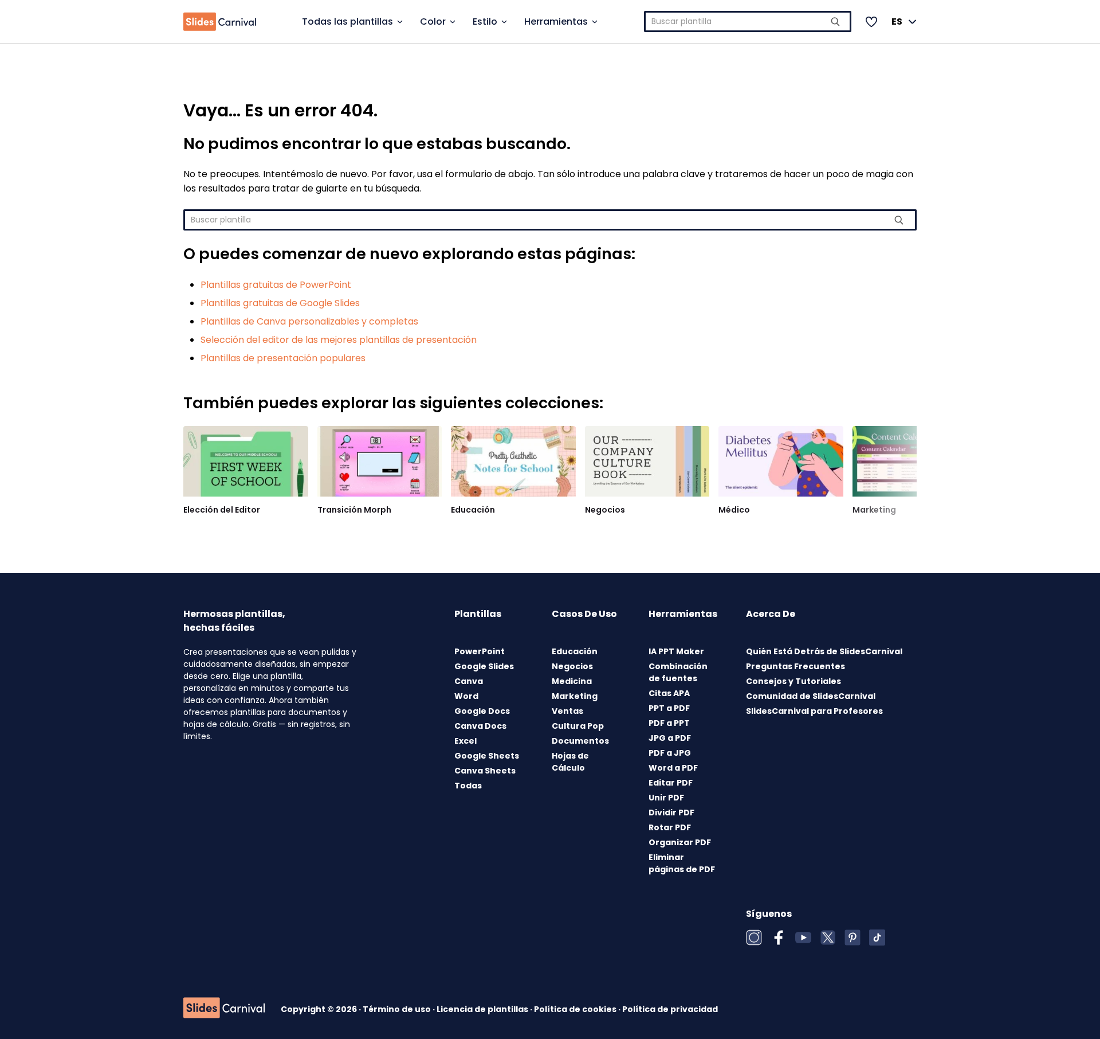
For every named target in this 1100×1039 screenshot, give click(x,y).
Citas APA (669, 693)
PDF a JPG (670, 753)
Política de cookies (576, 1009)
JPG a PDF (670, 738)
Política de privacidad (670, 1009)
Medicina (572, 681)
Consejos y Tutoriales (793, 681)
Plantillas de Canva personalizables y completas (309, 321)
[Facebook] (779, 937)
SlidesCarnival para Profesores (814, 711)
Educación (473, 509)
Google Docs (482, 711)
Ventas (567, 711)
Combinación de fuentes (678, 672)
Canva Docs (480, 726)
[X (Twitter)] (828, 937)
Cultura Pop (578, 726)
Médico (734, 509)
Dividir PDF (671, 812)
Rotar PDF (670, 827)
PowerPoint (479, 651)
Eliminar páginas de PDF (682, 863)
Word (466, 696)
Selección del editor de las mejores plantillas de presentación (339, 339)
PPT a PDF (669, 708)
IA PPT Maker (676, 651)
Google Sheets (486, 755)
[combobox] (748, 21)
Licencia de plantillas (483, 1009)
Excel (465, 741)
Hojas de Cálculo (570, 762)
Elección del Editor (221, 509)
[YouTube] (803, 937)
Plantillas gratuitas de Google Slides (280, 303)
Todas (468, 785)
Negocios (605, 509)
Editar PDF (671, 782)
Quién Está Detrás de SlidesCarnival (824, 651)
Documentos (580, 741)
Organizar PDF (680, 842)
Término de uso (398, 1009)
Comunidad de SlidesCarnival (810, 696)
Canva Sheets (485, 770)
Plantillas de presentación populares (283, 358)
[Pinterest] (852, 937)
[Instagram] (754, 937)
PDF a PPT (669, 723)
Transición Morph (354, 509)
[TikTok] (877, 937)
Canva (468, 681)
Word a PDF (673, 768)
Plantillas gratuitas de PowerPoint (276, 284)
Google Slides (484, 666)
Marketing (874, 509)
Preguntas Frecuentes (795, 666)
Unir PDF (666, 797)
